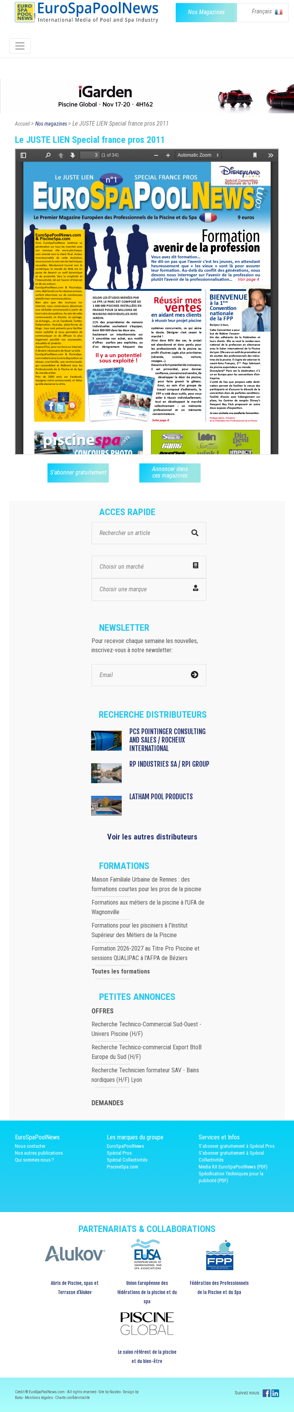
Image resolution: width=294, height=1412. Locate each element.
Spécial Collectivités (127, 1160)
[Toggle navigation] (20, 46)
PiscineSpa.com (122, 1167)
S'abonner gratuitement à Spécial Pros (236, 1146)
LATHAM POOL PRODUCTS (161, 796)
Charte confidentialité (72, 1398)
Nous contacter (30, 1146)
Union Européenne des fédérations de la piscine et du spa (147, 1292)
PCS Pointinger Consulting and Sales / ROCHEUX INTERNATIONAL (167, 740)
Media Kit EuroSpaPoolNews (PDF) (233, 1167)
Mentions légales (39, 1398)
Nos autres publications (39, 1153)
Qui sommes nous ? (34, 1160)
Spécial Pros (119, 1153)
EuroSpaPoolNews (125, 1146)
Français (262, 11)
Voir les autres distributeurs (152, 836)
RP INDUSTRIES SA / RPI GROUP (169, 764)
